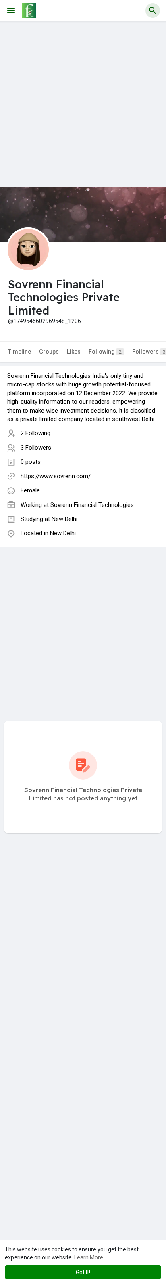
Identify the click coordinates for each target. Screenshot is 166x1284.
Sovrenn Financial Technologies (92, 505)
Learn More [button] (88, 1257)
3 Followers (36, 447)
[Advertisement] (83, 104)
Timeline (19, 351)
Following (105, 351)
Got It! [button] (83, 1272)
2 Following (35, 433)
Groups (49, 351)
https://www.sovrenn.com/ (56, 476)
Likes (74, 351)
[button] (152, 10)
